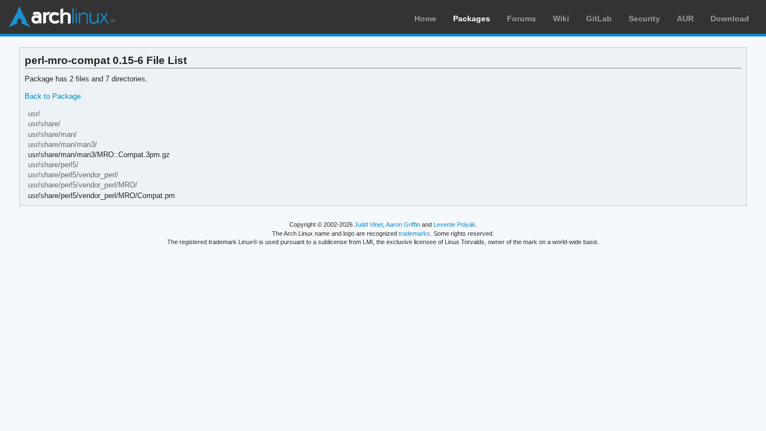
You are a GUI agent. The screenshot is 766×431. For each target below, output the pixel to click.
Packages (471, 18)
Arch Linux (61, 17)
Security (644, 18)
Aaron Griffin (403, 224)
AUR (685, 18)
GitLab (599, 18)
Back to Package (53, 96)
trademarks (414, 233)
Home (425, 18)
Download (729, 18)
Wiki (561, 18)
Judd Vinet (368, 224)
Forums (521, 18)
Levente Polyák (454, 224)
